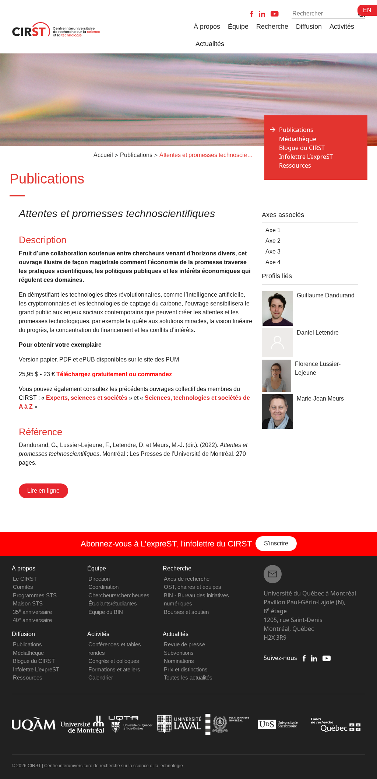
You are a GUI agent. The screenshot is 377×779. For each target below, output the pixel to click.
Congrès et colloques (113, 661)
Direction (99, 579)
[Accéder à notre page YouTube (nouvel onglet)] (326, 658)
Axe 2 (273, 241)
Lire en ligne (43, 491)
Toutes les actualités (188, 677)
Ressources (295, 165)
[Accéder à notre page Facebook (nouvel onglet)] (304, 658)
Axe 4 (273, 262)
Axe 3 (273, 251)
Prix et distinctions (186, 669)
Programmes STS (35, 595)
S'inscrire (276, 543)
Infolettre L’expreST (306, 157)
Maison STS (28, 603)
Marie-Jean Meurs (320, 398)
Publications (27, 644)
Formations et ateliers (114, 669)
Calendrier (100, 677)
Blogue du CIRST (302, 148)
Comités (23, 587)
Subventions (179, 653)
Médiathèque (297, 139)
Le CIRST (25, 579)
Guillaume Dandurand (326, 295)
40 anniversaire (32, 620)
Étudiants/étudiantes (112, 603)
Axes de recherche (186, 579)
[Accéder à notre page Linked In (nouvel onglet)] (314, 658)
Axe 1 (273, 230)
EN (367, 10)
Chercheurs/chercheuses (118, 595)
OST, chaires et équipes (192, 587)
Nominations (179, 661)
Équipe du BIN (105, 612)
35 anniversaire (32, 612)
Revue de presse (184, 644)
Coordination (103, 587)
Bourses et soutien (186, 612)
